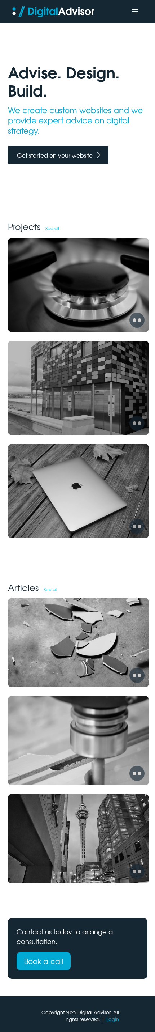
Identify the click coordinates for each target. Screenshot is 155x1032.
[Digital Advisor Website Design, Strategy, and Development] (55, 11)
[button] (134, 11)
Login (112, 1019)
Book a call (43, 961)
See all (52, 228)
